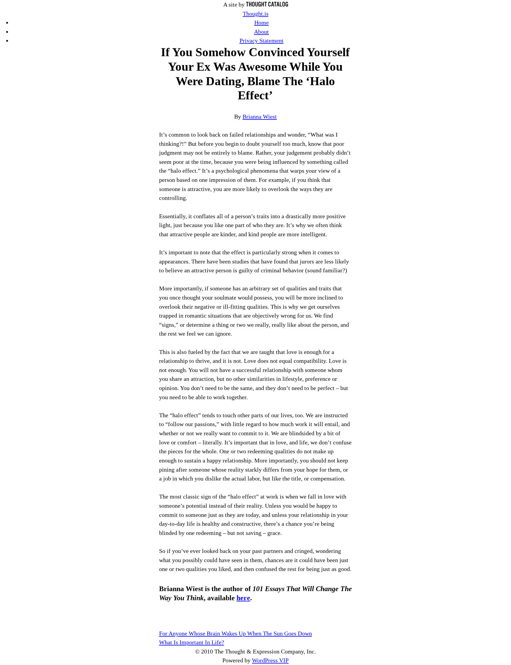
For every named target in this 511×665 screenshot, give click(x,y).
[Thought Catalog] (267, 4)
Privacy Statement (262, 40)
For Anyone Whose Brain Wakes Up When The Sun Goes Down (235, 633)
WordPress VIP (270, 660)
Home (261, 22)
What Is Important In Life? (191, 642)
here (243, 598)
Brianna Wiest (259, 116)
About (261, 31)
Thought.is (256, 13)
